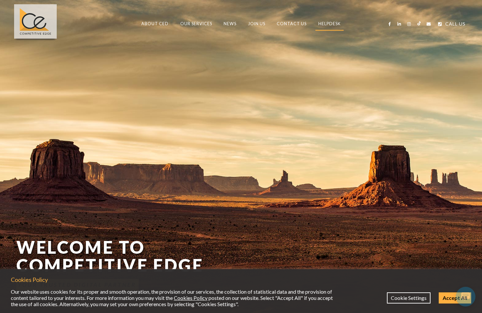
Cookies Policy (191, 298)
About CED (155, 23)
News (230, 23)
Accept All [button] (455, 298)
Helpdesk (329, 23)
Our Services (196, 23)
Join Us (256, 23)
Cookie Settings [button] (409, 298)
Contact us (292, 23)
